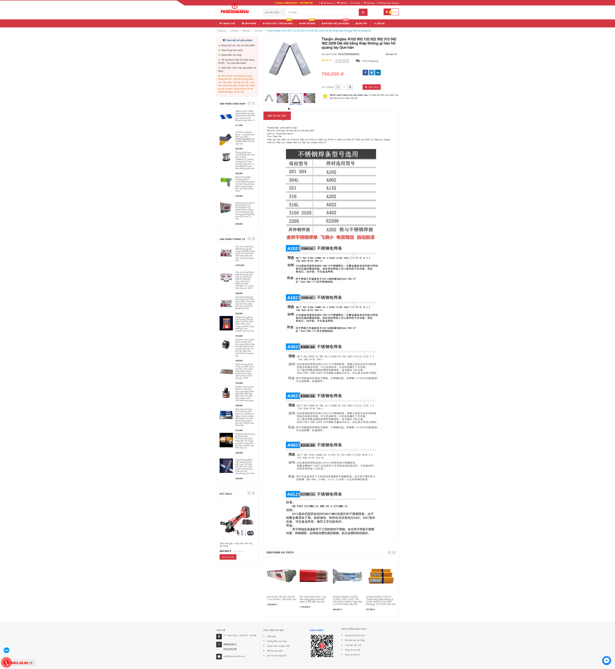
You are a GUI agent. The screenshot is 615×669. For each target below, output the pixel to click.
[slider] (327, 60)
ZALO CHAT (317, 630)
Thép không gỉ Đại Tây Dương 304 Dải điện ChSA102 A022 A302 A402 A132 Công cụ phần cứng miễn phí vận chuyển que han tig (244, 324)
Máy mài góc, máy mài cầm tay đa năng (236, 544)
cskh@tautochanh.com (234, 656)
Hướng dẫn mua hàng (277, 641)
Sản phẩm (250, 23)
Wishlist (343, 2)
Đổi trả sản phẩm (275, 650)
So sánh (356, 2)
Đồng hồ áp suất (352, 649)
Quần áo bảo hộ (352, 654)
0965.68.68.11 (230, 644)
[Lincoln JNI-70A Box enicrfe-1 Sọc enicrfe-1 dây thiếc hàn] (281, 575)
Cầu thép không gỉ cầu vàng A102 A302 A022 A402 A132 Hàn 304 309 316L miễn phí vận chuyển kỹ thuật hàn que (245, 302)
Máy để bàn (308, 23)
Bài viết (363, 23)
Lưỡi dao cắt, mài (353, 644)
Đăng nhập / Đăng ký (389, 2)
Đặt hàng (373, 87)
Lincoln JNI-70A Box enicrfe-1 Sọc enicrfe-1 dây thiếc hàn (281, 598)
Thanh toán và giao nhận (278, 645)
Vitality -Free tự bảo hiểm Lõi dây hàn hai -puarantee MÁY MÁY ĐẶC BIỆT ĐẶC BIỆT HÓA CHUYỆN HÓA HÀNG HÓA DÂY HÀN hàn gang (244, 393)
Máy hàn (246, 30)
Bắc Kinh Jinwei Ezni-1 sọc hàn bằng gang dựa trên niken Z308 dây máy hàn (313, 599)
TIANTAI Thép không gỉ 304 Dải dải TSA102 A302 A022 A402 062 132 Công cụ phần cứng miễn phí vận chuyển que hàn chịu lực (244, 441)
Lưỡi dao (234, 30)
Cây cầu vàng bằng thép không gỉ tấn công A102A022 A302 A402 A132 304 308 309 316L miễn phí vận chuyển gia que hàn (245, 253)
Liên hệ (380, 23)
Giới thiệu (271, 636)
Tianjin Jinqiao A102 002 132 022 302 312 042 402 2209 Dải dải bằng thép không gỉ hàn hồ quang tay (318, 30)
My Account (329, 2)
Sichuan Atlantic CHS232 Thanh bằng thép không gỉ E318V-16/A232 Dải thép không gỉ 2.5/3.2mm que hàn (381, 600)
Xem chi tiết (228, 557)
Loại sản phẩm (272, 12)
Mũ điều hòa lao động (355, 640)
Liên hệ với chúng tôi (276, 655)
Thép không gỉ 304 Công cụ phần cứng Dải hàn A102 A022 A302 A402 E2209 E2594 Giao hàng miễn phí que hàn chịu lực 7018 (244, 371)
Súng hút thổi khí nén (279, 23)
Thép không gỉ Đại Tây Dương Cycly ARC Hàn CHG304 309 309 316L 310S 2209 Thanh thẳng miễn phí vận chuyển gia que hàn (244, 466)
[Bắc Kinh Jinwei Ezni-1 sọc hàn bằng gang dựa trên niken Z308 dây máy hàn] (315, 575)
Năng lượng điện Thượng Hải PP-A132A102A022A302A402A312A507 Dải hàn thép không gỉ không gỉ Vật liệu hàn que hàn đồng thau (251, 184)
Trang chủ (228, 23)
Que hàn (258, 30)
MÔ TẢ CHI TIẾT (277, 115)
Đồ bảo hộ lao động (336, 23)
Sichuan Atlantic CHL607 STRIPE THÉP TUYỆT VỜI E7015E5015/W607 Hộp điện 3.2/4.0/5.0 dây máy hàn (347, 600)
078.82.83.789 (230, 648)
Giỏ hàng (371, 2)
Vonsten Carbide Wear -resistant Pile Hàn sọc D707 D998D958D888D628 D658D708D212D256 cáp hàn (244, 138)
